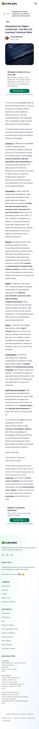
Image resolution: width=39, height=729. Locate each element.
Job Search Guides (8, 648)
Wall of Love (6, 598)
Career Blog (6, 617)
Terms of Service (20, 718)
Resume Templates (8, 633)
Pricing (4, 594)
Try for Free (18, 91)
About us (5, 590)
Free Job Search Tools (10, 629)
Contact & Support (8, 602)
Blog (8, 14)
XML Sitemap (6, 641)
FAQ (3, 621)
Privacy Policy (7, 718)
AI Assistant (6, 586)
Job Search (6, 613)
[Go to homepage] (19, 542)
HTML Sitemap (7, 645)
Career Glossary (7, 637)
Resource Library (8, 625)
